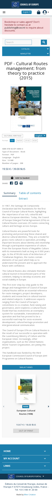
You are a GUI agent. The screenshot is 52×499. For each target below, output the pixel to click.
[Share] (11, 183)
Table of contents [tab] (30, 193)
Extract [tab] (23, 198)
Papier (19, 140)
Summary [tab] (9, 193)
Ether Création (30, 494)
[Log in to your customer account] (45, 12)
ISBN (4, 149)
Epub (27, 140)
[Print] (21, 183)
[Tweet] (16, 183)
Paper (25, 406)
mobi (35, 140)
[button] (48, 405)
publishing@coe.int (14, 27)
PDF (12, 140)
